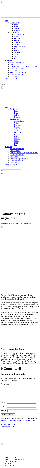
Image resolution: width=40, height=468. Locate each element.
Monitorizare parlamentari (19, 72)
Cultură (16, 36)
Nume (4, 402)
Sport (16, 56)
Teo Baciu (6, 223)
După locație (14, 23)
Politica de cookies (11, 457)
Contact (8, 463)
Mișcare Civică (19, 46)
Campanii (8, 60)
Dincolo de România (17, 68)
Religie (16, 50)
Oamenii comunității (17, 74)
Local (16, 25)
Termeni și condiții (11, 461)
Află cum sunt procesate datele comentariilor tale (18, 420)
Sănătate (17, 52)
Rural (16, 27)
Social (16, 54)
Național (17, 31)
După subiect (14, 32)
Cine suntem (9, 465)
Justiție (16, 44)
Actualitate (18, 42)
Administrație (19, 34)
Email (3, 406)
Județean (17, 29)
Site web (4, 410)
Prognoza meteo (11, 78)
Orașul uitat (14, 70)
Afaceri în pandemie (17, 62)
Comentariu (5, 384)
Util (15, 58)
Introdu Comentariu (8, 414)
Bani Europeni (15, 64)
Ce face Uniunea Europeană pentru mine (24, 66)
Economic (17, 38)
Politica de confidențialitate (14, 459)
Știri (6, 21)
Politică (16, 48)
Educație (17, 40)
